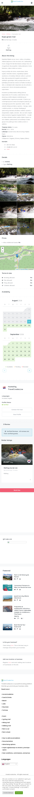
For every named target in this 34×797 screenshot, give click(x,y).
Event (4, 716)
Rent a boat (6, 732)
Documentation (7, 741)
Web (8, 149)
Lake (4, 704)
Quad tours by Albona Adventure (21, 597)
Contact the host (17, 409)
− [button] (2, 251)
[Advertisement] (17, 513)
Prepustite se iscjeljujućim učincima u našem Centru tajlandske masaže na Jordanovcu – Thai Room (22, 610)
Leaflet (17, 269)
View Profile (17, 414)
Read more (5, 689)
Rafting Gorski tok (10, 468)
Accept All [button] (19, 792)
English (7, 764)
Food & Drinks (7, 697)
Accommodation (7, 694)
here (12, 645)
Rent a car (5, 729)
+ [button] (2, 248)
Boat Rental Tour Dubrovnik (19, 626)
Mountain (5, 707)
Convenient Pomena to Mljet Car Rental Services (22, 586)
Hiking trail (6, 722)
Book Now (17, 490)
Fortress (5, 710)
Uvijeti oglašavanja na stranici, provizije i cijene (16, 749)
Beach (4, 700)
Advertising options (8, 744)
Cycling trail (6, 719)
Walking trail (6, 726)
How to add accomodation (11, 738)
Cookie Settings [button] (8, 792)
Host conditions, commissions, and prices (16, 753)
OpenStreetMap (24, 269)
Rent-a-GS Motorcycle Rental (21, 576)
